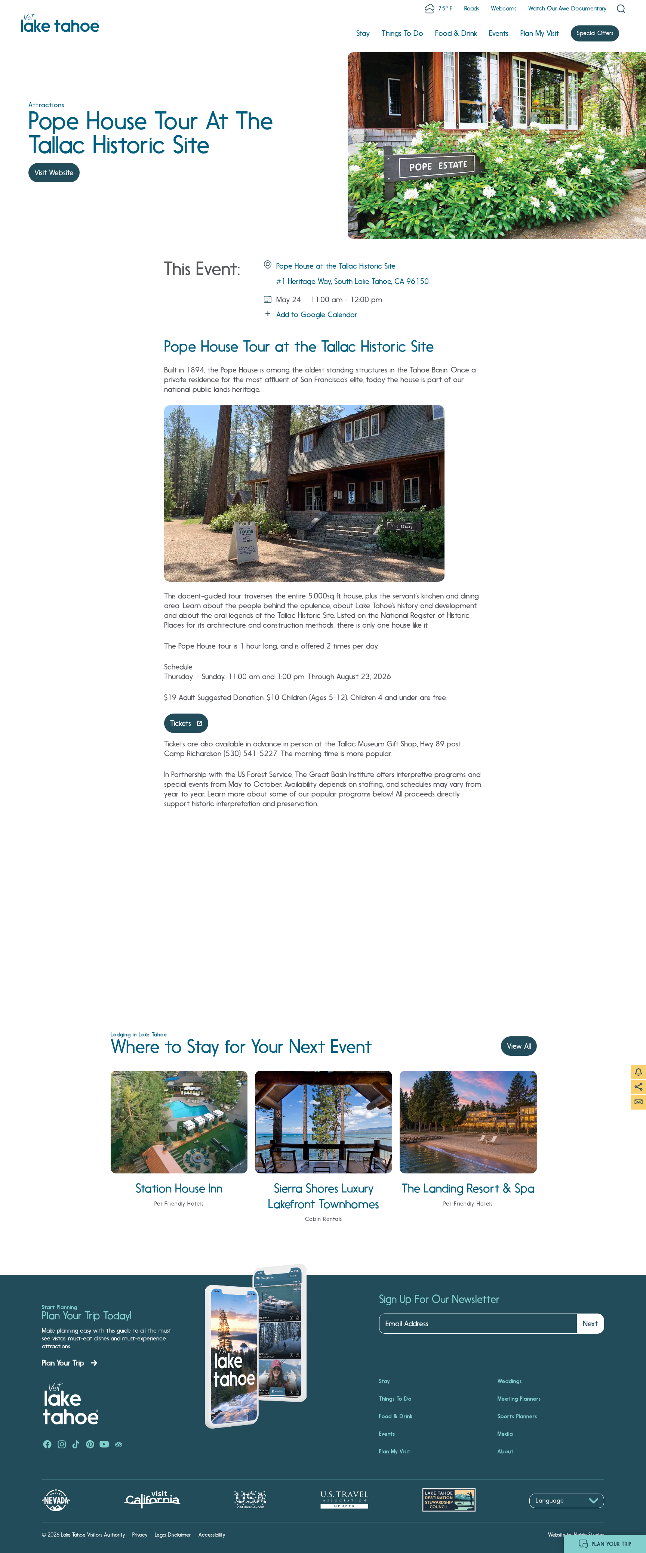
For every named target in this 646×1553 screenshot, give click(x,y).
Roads (471, 8)
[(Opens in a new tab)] (47, 1445)
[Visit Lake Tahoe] (60, 22)
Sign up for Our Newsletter (439, 1299)
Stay (363, 33)
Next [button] (590, 1323)
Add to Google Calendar (316, 314)
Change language (551, 1512)
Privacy (139, 1535)
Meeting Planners (519, 1399)
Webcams (503, 8)
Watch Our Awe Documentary (567, 8)
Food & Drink (456, 33)
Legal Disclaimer (173, 1535)
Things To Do (402, 33)
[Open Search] (621, 8)
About (506, 1451)
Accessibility (212, 1535)
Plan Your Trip (63, 1363)
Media (505, 1434)
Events (498, 33)
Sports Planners (517, 1416)
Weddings (510, 1381)
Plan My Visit (539, 33)
